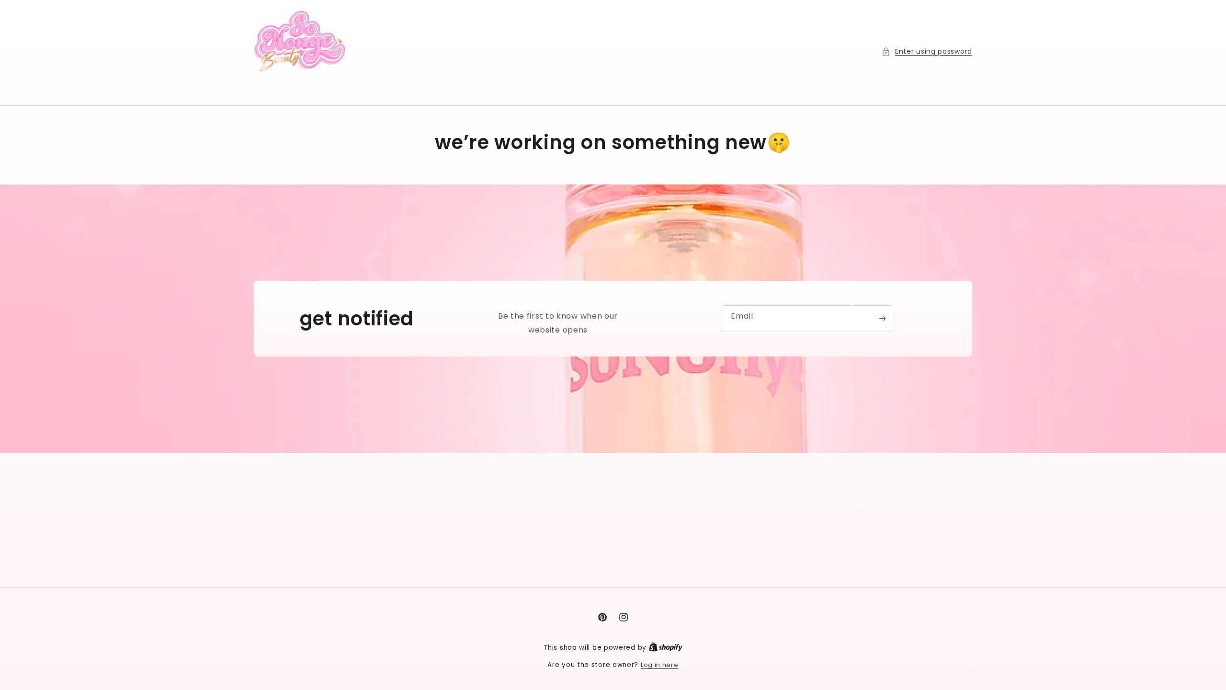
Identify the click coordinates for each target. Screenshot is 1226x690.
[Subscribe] (882, 318)
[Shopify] (665, 647)
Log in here (660, 664)
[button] (927, 52)
